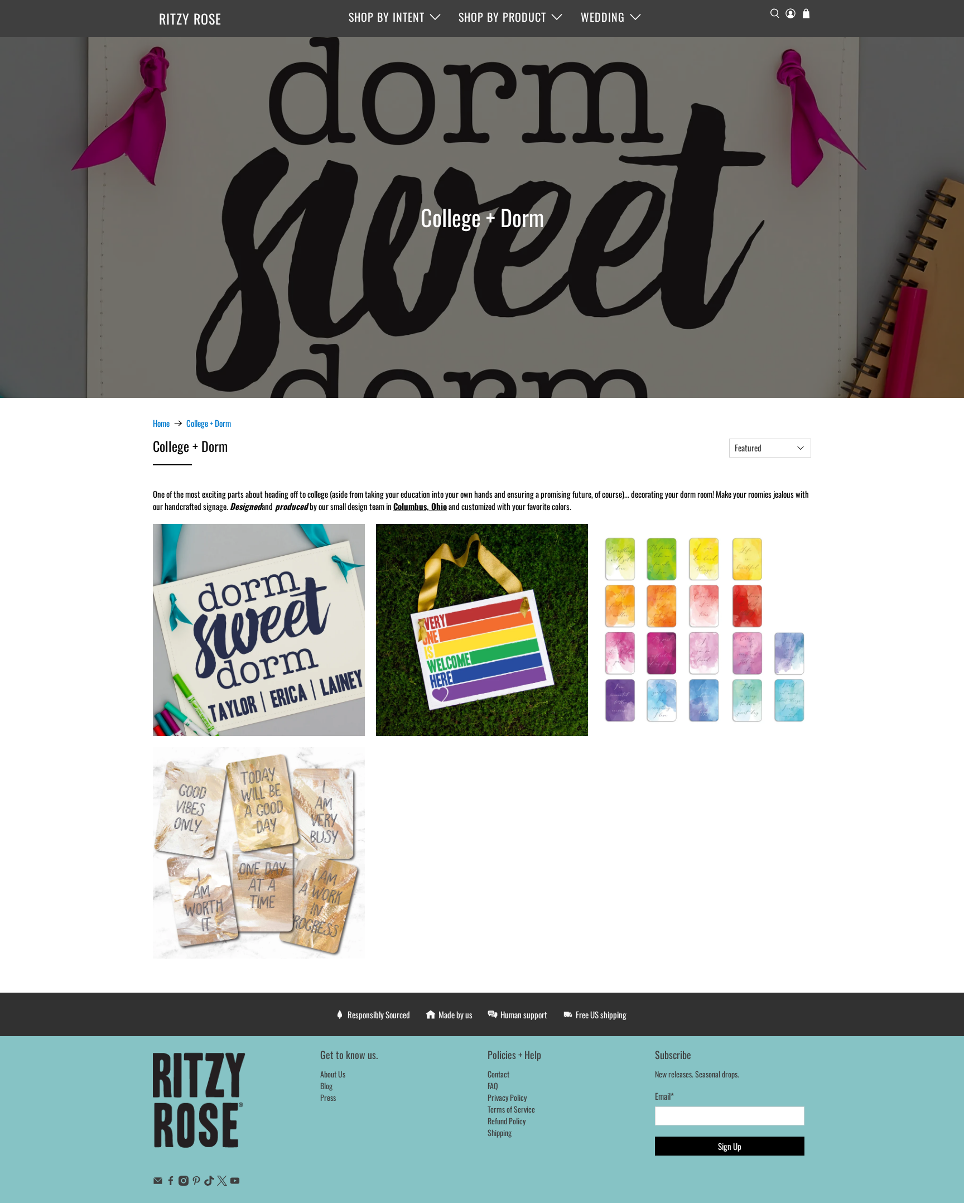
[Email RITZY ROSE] (158, 1182)
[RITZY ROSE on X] (222, 1182)
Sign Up (729, 1146)
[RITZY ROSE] (200, 1105)
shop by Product (502, 16)
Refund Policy (507, 1121)
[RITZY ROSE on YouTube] (235, 1182)
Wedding (603, 16)
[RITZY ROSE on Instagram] (184, 1182)
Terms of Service (511, 1109)
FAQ (493, 1085)
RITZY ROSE (190, 18)
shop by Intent (387, 16)
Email (664, 1096)
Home (161, 423)
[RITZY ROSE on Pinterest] (196, 1182)
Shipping (500, 1132)
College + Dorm (208, 423)
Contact (498, 1074)
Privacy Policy (507, 1097)
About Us (332, 1074)
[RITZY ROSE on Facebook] (171, 1182)
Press (328, 1097)
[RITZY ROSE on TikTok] (209, 1182)
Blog (326, 1085)
